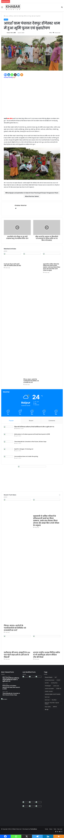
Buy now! (60, 829)
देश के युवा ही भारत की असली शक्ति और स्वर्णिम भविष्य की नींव (12, 264)
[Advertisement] (32, 99)
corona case (56, 685)
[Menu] (2, 8)
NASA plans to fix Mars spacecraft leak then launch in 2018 (32, 434)
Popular (11, 420)
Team (55, 829)
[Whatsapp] (11, 74)
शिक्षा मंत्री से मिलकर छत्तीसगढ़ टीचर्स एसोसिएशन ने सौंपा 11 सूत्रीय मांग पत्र (34, 427)
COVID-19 (58, 688)
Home (6, 16)
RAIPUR (55, 706)
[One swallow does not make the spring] (8, 459)
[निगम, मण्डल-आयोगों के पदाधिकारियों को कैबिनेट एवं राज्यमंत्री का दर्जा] (31, 315)
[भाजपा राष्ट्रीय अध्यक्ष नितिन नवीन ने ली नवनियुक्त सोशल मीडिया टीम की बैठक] (46, 642)
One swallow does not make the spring (26, 456)
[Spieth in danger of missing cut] (8, 451)
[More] (21, 74)
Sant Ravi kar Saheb (32, 196)
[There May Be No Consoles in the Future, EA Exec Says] (8, 444)
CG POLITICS (54, 683)
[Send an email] (14, 32)
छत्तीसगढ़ (11, 16)
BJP (56, 677)
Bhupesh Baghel (48, 677)
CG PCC (47, 683)
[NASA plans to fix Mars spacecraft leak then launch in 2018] (8, 436)
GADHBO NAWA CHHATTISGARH (52, 694)
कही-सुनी (46, 709)
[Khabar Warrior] (13, 7)
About (50, 829)
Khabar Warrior (10, 32)
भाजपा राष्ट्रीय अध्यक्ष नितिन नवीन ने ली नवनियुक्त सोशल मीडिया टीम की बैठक (46, 654)
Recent (31, 420)
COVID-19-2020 (49, 691)
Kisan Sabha (48, 706)
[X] (15, 74)
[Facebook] (5, 74)
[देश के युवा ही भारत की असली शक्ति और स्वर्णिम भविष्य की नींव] (12, 258)
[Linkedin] (8, 74)
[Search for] (62, 8)
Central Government (49, 680)
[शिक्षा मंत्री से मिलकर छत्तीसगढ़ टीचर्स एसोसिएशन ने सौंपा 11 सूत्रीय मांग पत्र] (8, 429)
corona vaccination (49, 688)
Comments (52, 420)
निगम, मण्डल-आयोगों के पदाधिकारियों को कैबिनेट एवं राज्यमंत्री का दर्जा (31, 380)
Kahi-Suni (47, 697)
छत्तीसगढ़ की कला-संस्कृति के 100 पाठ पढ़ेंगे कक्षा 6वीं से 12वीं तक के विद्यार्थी (17, 654)
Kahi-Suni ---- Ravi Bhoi (50, 699)
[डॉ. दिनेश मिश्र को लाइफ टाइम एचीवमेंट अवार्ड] (38, 807)
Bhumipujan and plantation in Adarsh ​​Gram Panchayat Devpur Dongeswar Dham (32, 193)
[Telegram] (18, 74)
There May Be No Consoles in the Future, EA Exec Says (30, 441)
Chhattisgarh (48, 685)
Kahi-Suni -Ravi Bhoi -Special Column (52, 703)
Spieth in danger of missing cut (23, 449)
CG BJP (58, 680)
